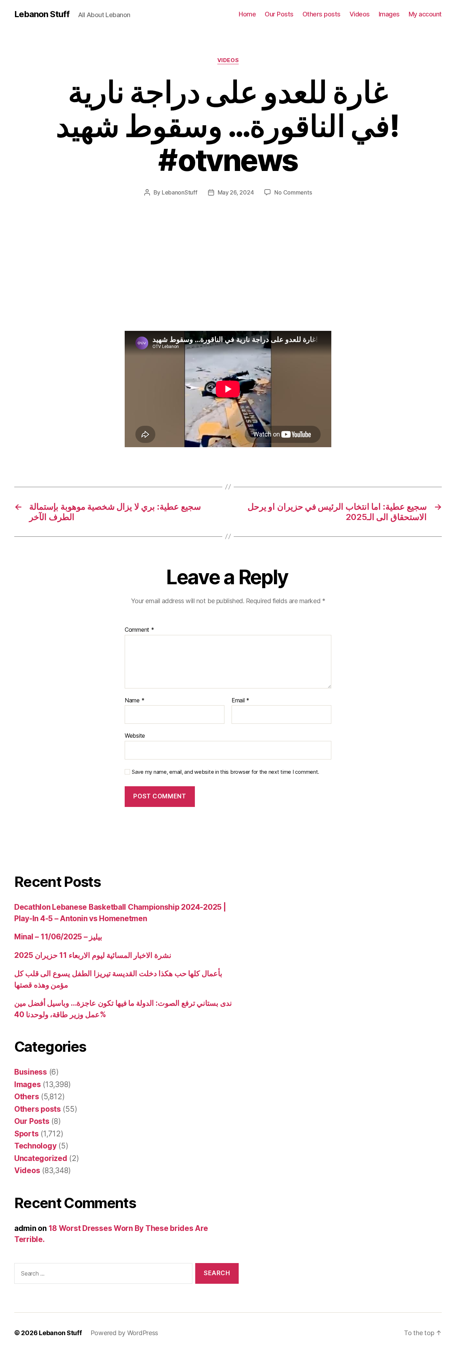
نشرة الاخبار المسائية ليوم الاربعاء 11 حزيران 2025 (92, 955)
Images (389, 14)
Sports (26, 1133)
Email (240, 700)
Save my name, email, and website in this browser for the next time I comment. (225, 772)
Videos (359, 14)
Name (134, 700)
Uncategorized (40, 1158)
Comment (139, 630)
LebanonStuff (179, 192)
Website (135, 735)
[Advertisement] (103, 278)
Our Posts (279, 14)
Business (30, 1071)
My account (425, 14)
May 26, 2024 (236, 192)
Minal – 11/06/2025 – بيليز (58, 936)
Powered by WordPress (124, 1333)
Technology (35, 1145)
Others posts (321, 14)
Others (26, 1096)
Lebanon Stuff (41, 14)
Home (247, 14)
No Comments (293, 192)
